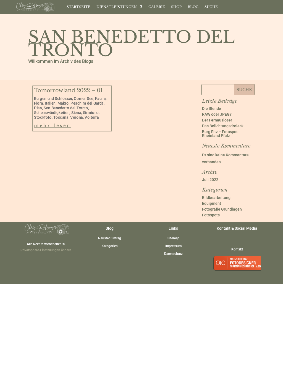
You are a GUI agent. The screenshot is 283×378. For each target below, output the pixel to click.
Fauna (100, 98)
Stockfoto (43, 117)
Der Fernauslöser (217, 120)
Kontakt (237, 249)
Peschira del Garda (87, 103)
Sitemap (173, 238)
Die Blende (211, 108)
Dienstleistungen (116, 7)
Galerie (156, 7)
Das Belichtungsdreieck (222, 126)
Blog (193, 7)
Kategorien (110, 246)
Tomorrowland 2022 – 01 (68, 90)
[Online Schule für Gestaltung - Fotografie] (237, 272)
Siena (76, 112)
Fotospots (211, 215)
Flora (38, 103)
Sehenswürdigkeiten (51, 112)
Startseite (78, 7)
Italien (50, 103)
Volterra (92, 117)
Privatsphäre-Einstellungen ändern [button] (45, 250)
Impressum (173, 246)
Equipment (211, 203)
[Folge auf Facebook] (238, 5)
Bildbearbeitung (216, 197)
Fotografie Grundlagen (222, 209)
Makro (63, 103)
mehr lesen (52, 125)
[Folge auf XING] (249, 5)
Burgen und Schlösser (53, 98)
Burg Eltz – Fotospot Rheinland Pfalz (220, 134)
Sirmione (91, 112)
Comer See (83, 98)
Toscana (61, 117)
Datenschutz (173, 254)
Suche (211, 7)
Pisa (38, 107)
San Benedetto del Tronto (66, 107)
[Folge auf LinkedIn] (260, 5)
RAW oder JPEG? (217, 114)
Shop (176, 7)
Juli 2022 (210, 179)
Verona (76, 117)
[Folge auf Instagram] (226, 5)
